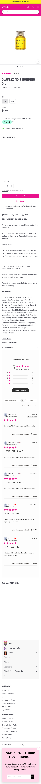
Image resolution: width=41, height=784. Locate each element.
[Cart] (33, 7)
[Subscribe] (32, 777)
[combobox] (20, 12)
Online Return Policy (9, 725)
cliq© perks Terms (8, 700)
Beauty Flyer (6, 707)
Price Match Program (10, 728)
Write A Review (20, 390)
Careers (5, 697)
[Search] (37, 12)
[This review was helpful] (31, 434)
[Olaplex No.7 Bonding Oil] (20, 148)
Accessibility (6, 738)
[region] (20, 373)
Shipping (5, 191)
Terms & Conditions (9, 703)
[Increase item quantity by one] (11, 186)
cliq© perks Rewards (9, 731)
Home (4, 69)
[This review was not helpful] (35, 434)
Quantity (5, 181)
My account (6, 710)
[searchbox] (12, 400)
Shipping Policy (8, 719)
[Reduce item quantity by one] (4, 186)
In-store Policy (7, 722)
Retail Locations (8, 694)
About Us (5, 690)
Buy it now (20, 201)
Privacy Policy (7, 735)
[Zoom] (38, 61)
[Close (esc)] (38, 748)
